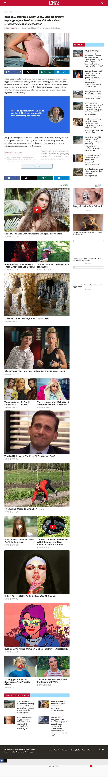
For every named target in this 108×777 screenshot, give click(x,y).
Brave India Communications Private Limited (21, 750)
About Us (57, 750)
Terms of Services (87, 750)
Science (58, 28)
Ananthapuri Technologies (25, 752)
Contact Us (65, 750)
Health (53, 28)
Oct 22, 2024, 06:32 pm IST (30, 28)
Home (6, 12)
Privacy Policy (75, 750)
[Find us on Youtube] (103, 750)
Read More (37, 166)
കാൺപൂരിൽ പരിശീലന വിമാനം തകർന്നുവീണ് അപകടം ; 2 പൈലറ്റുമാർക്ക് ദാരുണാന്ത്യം (94, 173)
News (11, 12)
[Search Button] (102, 3)
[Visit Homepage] (54, 3)
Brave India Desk (12, 28)
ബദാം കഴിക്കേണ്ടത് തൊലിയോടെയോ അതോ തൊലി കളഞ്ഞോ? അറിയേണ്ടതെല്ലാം (58, 706)
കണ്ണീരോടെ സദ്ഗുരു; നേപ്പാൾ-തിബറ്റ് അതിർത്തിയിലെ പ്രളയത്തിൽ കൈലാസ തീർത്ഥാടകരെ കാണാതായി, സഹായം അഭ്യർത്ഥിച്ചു (94, 125)
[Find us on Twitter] (100, 750)
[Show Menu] (5, 3)
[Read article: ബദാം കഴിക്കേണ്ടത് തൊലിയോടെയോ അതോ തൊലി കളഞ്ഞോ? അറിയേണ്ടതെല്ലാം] (43, 704)
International (18, 12)
